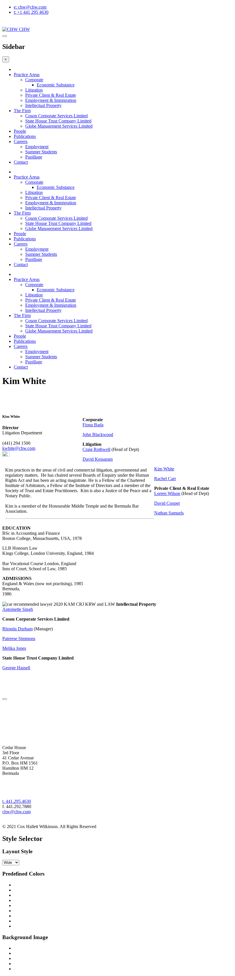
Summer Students (41, 356)
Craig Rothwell (96, 449)
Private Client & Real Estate (50, 300)
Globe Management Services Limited (59, 330)
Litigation (34, 294)
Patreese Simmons (18, 638)
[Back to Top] (4, 699)
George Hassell (16, 667)
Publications (25, 341)
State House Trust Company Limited (58, 325)
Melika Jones (14, 648)
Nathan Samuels (169, 512)
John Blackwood (98, 434)
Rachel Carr (165, 478)
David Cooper (167, 503)
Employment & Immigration (50, 305)
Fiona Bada (93, 424)
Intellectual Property (43, 310)
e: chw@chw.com (30, 7)
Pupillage (33, 361)
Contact (21, 367)
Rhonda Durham (17, 628)
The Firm (22, 315)
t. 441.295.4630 (16, 801)
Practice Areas (27, 74)
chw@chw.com (16, 811)
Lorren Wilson (167, 493)
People (20, 336)
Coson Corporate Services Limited (56, 320)
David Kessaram (98, 459)
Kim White (164, 468)
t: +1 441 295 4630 (31, 12)
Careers (21, 346)
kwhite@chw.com (18, 448)
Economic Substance (56, 289)
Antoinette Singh (17, 609)
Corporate (34, 284)
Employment (36, 351)
